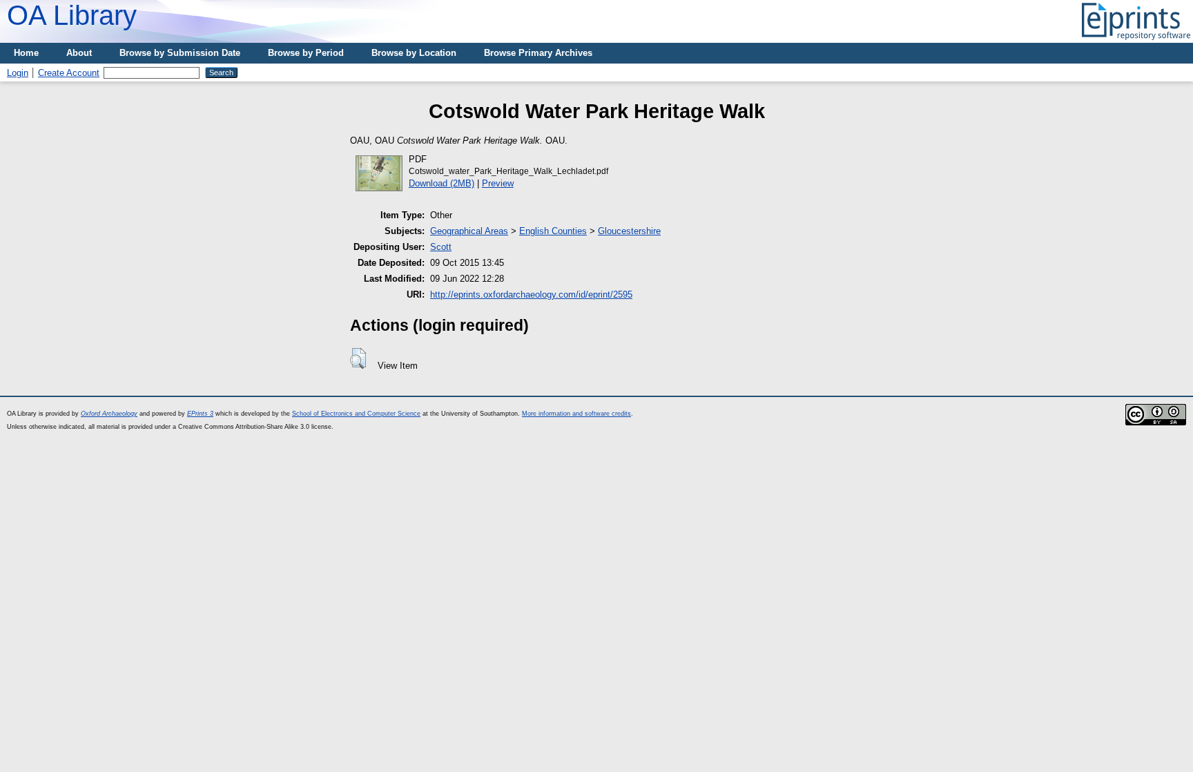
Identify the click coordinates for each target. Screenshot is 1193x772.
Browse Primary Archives (538, 53)
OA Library (72, 15)
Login (17, 73)
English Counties (553, 231)
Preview (498, 183)
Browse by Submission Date (179, 53)
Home (26, 53)
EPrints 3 (200, 413)
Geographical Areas (469, 231)
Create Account (68, 73)
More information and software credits (576, 413)
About (79, 53)
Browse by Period (306, 53)
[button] (358, 358)
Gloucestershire (629, 231)
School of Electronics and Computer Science (356, 413)
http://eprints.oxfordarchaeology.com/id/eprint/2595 (531, 294)
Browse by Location (413, 53)
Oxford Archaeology (109, 413)
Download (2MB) (441, 183)
